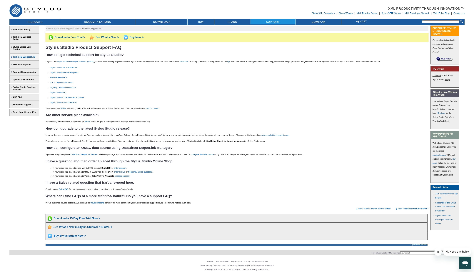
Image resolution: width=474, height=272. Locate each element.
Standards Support (22, 105)
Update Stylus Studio (23, 80)
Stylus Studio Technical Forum (63, 67)
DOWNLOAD (161, 21)
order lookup (119, 172)
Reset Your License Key (24, 112)
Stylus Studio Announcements (63, 102)
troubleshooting (97, 203)
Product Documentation (24, 72)
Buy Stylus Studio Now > (70, 235)
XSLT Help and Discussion (62, 82)
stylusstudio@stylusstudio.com (275, 135)
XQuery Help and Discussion (63, 87)
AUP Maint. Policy (21, 29)
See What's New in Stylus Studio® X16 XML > (83, 226)
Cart (363, 21)
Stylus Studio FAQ (58, 92)
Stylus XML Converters (323, 13)
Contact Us (459, 13)
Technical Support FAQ (24, 57)
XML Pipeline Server (367, 13)
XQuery (234, 261)
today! (447, 79)
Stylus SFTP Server (391, 13)
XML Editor (244, 261)
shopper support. (122, 176)
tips (228, 61)
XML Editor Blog (441, 13)
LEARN (232, 21)
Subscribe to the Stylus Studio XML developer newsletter (445, 207)
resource (184, 61)
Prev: (374, 209)
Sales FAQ (64, 189)
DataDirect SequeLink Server (84, 154)
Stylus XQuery (346, 13)
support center (152, 108)
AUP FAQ (17, 97)
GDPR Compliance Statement (261, 265)
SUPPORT (273, 21)
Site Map (210, 261)
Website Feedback (58, 77)
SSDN (63, 108)
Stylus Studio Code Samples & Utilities (67, 97)
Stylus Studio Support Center (67, 28)
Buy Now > (136, 37)
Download (437, 75)
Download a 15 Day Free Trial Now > (77, 218)
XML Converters (222, 261)
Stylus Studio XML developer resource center (444, 219)
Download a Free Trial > (69, 37)
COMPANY (319, 21)
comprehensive (439, 155)
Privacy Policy (206, 265)
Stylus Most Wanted (419, 245)
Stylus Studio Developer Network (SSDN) (75, 61)
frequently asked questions (140, 172)
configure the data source (202, 154)
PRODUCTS (35, 21)
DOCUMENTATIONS (97, 21)
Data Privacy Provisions (237, 265)
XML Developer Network (417, 13)
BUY (201, 21)
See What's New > (107, 37)
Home (48, 28)
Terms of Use (219, 265)
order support (120, 168)
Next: (413, 209)
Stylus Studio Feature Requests (64, 72)
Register (441, 113)
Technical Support (22, 64)
